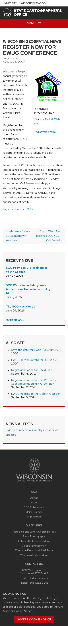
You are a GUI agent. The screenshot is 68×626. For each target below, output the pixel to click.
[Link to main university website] (34, 482)
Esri (12, 209)
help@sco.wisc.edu (38, 578)
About (34, 497)
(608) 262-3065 (38, 582)
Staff (34, 502)
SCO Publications (34, 507)
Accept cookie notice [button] (34, 619)
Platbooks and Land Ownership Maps (34, 531)
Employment (34, 516)
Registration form (45, 132)
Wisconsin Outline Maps (34, 555)
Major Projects (34, 511)
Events (19, 209)
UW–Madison (25, 3)
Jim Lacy (12, 58)
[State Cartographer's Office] (7, 12)
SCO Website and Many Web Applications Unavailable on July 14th (28, 289)
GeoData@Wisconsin (34, 545)
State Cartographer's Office (38, 12)
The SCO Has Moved (20, 306)
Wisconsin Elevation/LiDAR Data (34, 550)
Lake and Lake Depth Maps (34, 541)
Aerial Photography (34, 536)
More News (14, 320)
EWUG (29, 209)
